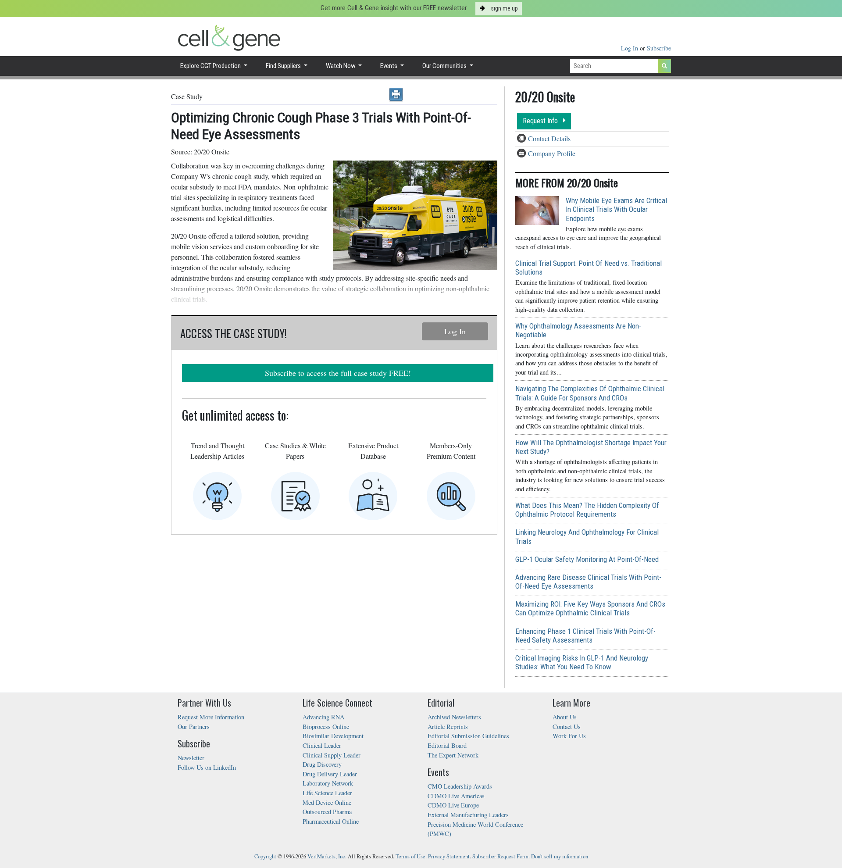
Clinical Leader (322, 745)
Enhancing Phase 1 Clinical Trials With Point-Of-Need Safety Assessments (585, 635)
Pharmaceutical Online (331, 821)
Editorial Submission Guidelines (468, 736)
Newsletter (191, 758)
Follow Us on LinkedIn (207, 767)
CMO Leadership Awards (460, 786)
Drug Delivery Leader (330, 774)
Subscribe (659, 48)
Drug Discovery (322, 764)
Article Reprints (448, 726)
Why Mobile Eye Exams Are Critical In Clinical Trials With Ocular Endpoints (616, 209)
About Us (565, 717)
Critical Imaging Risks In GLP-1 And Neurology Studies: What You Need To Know (581, 662)
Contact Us (567, 726)
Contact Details (549, 138)
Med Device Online (327, 802)
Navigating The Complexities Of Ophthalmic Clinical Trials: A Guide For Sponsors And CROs (589, 393)
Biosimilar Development (333, 736)
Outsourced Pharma (327, 811)
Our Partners (194, 726)
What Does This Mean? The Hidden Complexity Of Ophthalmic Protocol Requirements (587, 509)
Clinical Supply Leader (331, 755)
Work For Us (569, 736)
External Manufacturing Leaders (468, 815)
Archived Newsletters (454, 717)
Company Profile (551, 153)
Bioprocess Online (326, 726)
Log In (630, 48)
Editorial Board (447, 745)
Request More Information (211, 717)
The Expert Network (453, 755)
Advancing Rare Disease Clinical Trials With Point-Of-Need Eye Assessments (588, 581)
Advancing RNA (323, 717)
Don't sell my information (559, 856)
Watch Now (341, 66)
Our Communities (445, 66)
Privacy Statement (449, 856)
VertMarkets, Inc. (326, 856)
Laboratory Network (328, 783)
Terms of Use (410, 856)
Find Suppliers (284, 66)
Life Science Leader (327, 793)
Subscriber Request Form (500, 856)
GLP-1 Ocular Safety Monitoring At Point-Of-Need (587, 559)
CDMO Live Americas (456, 796)
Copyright (265, 856)
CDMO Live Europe (453, 805)
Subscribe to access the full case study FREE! (338, 373)
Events (389, 66)
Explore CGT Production (211, 66)
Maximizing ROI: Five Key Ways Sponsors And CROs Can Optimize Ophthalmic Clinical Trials (590, 608)
